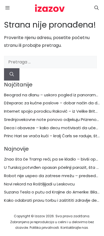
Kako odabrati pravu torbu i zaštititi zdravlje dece (53, 200)
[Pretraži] (11, 74)
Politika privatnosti (44, 227)
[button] (96, 8)
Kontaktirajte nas (74, 227)
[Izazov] (50, 8)
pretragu (51, 45)
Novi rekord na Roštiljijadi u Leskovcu (39, 184)
